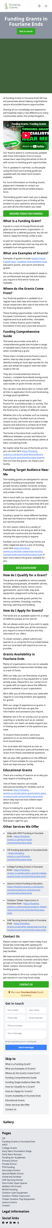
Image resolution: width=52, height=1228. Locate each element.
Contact (6, 1205)
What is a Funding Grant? (18, 1064)
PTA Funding (8, 1167)
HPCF (4, 1144)
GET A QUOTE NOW (26, 567)
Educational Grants (15, 1100)
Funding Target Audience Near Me (22, 1082)
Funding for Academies (13, 1157)
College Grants (9, 1147)
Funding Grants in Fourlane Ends (18, 1141)
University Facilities (11, 1176)
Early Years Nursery (12, 1154)
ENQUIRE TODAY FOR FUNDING (26, 213)
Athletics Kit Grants (11, 1186)
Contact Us (10, 1109)
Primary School (9, 1160)
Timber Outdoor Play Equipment (18, 1199)
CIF (3, 1138)
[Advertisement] (26, 66)
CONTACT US (26, 984)
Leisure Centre (9, 1202)
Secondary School (11, 1170)
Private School (9, 1163)
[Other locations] (39, 6)
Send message (26, 1047)
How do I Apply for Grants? (19, 1091)
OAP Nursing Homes (12, 1179)
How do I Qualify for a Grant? (20, 1086)
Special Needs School (12, 1173)
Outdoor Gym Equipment (15, 1192)
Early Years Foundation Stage (16, 1151)
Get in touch (26, 31)
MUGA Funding (9, 1189)
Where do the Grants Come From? (22, 1073)
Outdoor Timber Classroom (16, 1195)
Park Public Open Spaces (14, 1183)
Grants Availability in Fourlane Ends (23, 1095)
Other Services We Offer (17, 1104)
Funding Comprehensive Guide (21, 1077)
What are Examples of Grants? (20, 1068)
